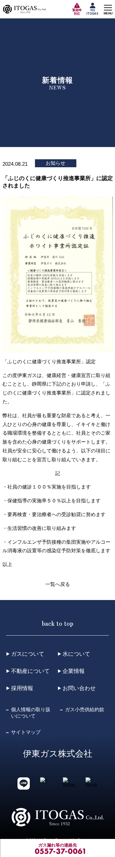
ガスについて (27, 654)
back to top (57, 623)
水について (76, 654)
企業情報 (74, 671)
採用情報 (22, 688)
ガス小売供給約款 (84, 709)
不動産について (30, 671)
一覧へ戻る (57, 584)
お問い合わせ (79, 688)
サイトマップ (25, 732)
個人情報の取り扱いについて (30, 713)
